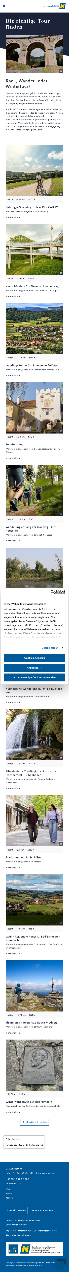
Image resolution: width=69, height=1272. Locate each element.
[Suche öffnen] (14, 6)
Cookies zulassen (34, 657)
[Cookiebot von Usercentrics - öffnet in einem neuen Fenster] (50, 592)
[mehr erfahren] (34, 182)
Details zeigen (50, 647)
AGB (34, 1230)
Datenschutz (24, 1230)
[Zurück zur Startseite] (54, 6)
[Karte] (9, 6)
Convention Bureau (15, 1220)
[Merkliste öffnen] (12, 6)
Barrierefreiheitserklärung (18, 1235)
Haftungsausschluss (47, 1230)
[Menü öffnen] (4, 6)
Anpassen (33, 667)
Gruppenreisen (33, 1220)
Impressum (11, 1230)
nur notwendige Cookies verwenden (34, 677)
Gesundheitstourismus (16, 1224)
